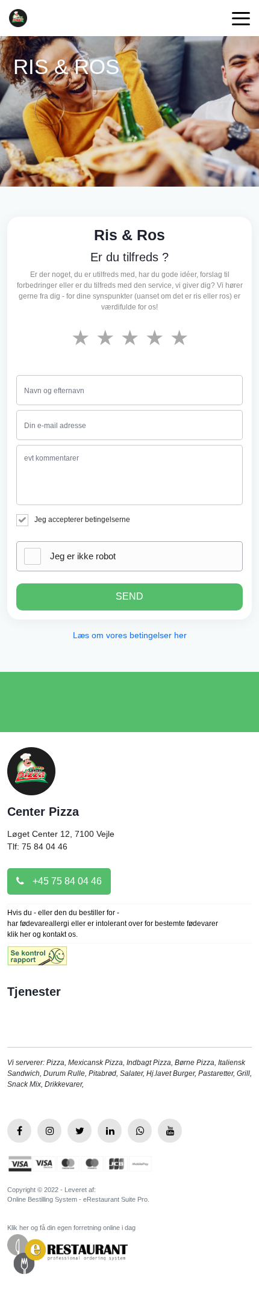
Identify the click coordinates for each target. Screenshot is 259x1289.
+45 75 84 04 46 (66, 881)
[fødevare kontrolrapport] (37, 959)
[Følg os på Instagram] (49, 1131)
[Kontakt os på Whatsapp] (140, 1131)
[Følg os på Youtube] (170, 1131)
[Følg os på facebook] (19, 1131)
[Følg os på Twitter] (79, 1131)
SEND (129, 596)
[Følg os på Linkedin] (110, 1131)
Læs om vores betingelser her (130, 635)
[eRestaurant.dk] (67, 1253)
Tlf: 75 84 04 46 (37, 846)
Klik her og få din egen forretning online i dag (71, 1227)
